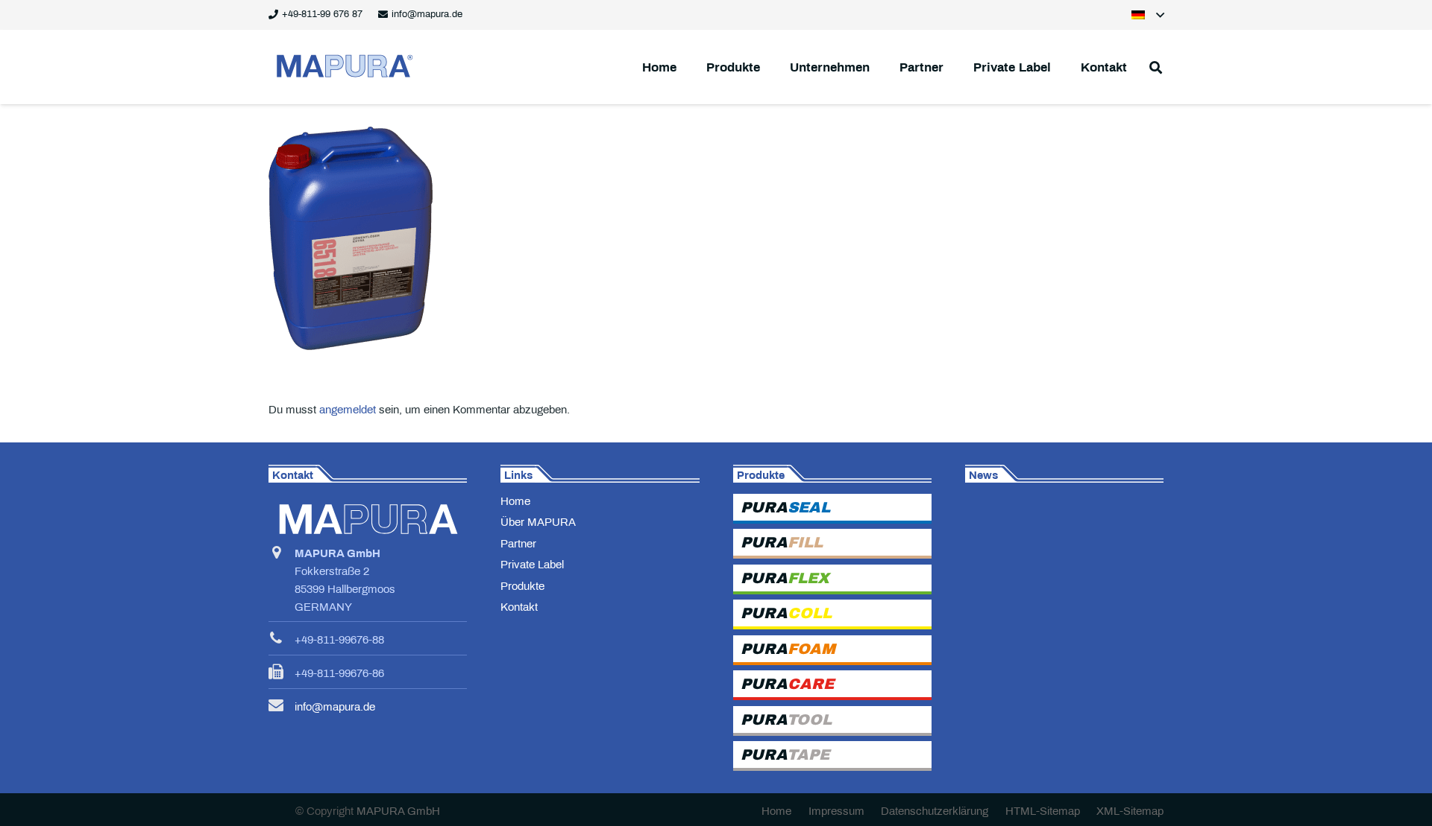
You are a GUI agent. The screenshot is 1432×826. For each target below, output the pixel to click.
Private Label (532, 565)
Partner (518, 544)
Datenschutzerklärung (934, 811)
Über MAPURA (538, 522)
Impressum (836, 811)
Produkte (522, 586)
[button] (1147, 15)
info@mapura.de (335, 707)
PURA (785, 507)
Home (515, 501)
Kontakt (519, 607)
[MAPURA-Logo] (342, 67)
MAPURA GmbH (398, 811)
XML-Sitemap (1130, 811)
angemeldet (347, 410)
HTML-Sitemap (1042, 811)
